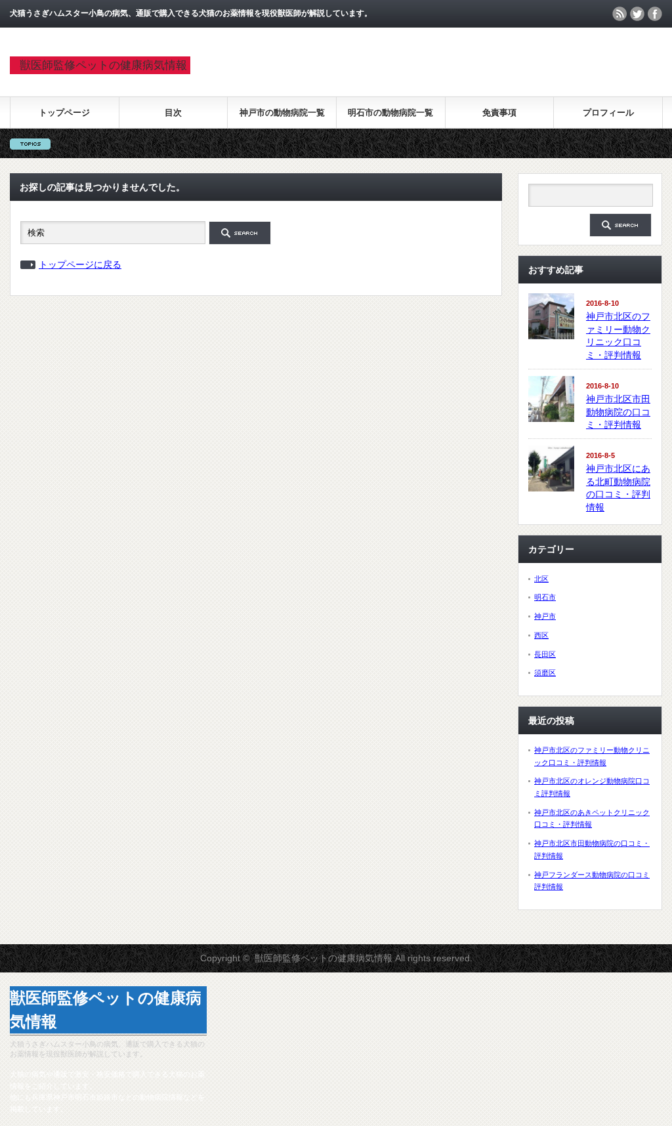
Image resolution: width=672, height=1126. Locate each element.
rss (619, 14)
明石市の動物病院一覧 (390, 112)
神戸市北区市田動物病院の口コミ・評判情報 (618, 412)
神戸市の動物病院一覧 (282, 112)
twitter (637, 14)
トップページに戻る (80, 264)
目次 (173, 112)
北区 (541, 579)
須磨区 (545, 673)
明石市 (545, 597)
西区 (541, 635)
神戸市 (545, 616)
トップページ (64, 112)
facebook (655, 14)
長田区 (545, 654)
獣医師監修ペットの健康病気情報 (103, 65)
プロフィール (608, 112)
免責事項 (499, 112)
